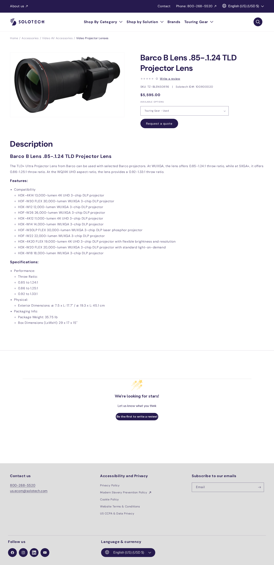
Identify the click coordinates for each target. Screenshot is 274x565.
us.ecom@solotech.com (29, 491)
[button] (103, 22)
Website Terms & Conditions (120, 506)
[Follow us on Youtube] (45, 552)
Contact (164, 6)
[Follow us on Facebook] (12, 552)
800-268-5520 (22, 485)
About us (17, 6)
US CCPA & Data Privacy (117, 513)
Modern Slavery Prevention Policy (124, 492)
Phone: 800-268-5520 (194, 6)
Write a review (170, 78)
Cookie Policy (109, 499)
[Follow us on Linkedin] (34, 552)
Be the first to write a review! (137, 417)
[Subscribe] (259, 487)
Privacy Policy (110, 485)
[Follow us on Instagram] (23, 552)
